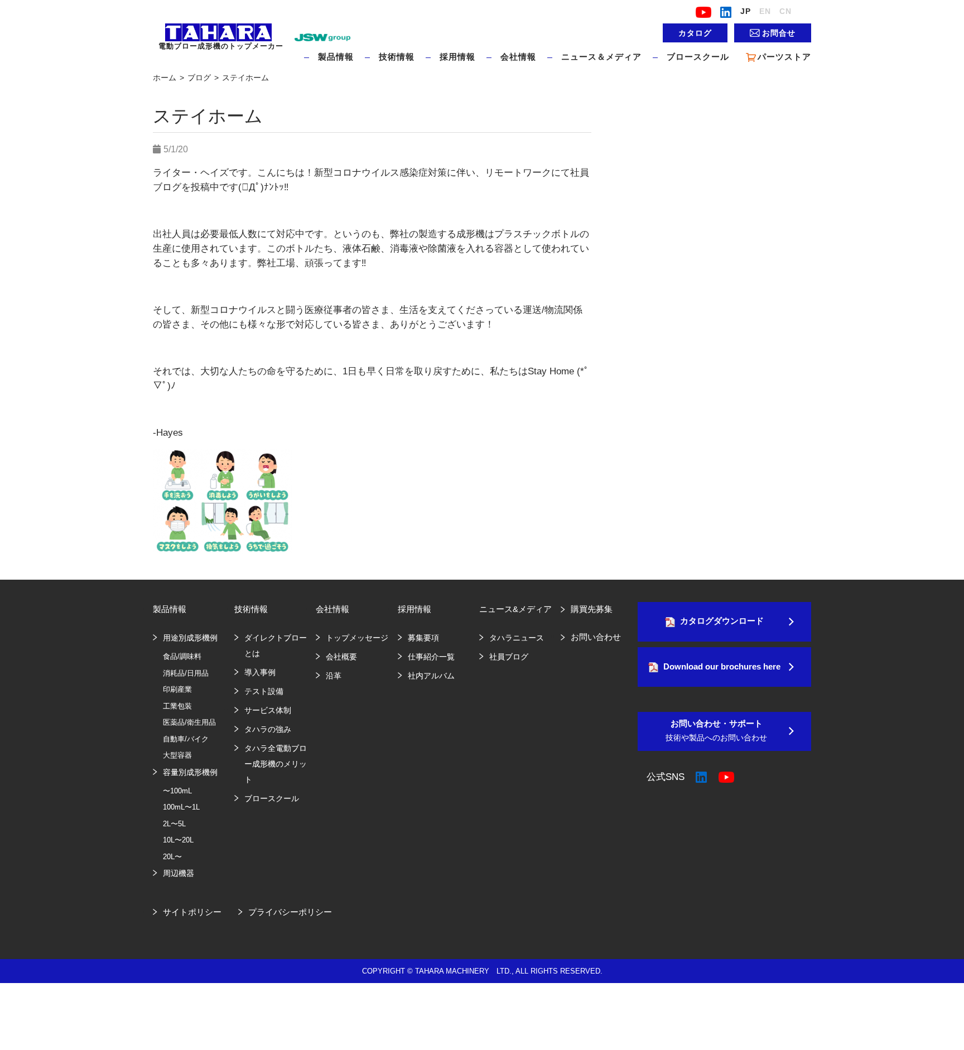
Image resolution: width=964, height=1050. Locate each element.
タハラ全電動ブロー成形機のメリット (275, 764)
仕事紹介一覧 (431, 656)
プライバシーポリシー (290, 912)
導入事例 (260, 672)
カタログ (695, 32)
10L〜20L (178, 840)
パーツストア (784, 56)
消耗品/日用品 (186, 673)
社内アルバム (431, 675)
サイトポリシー (192, 912)
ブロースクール (698, 56)
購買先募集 (592, 609)
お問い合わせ (596, 637)
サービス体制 (267, 710)
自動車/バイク (186, 739)
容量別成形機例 (190, 772)
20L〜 (172, 856)
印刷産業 (177, 689)
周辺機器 (178, 873)
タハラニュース (516, 637)
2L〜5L (174, 824)
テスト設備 (263, 691)
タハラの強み (267, 729)
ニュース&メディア (515, 609)
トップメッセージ (357, 637)
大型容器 (177, 755)
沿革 (333, 675)
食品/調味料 (182, 656)
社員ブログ (508, 656)
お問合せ (779, 32)
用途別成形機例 (190, 637)
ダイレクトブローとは (275, 645)
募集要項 (423, 637)
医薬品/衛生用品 (189, 722)
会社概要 (341, 656)
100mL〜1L (181, 807)
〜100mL (177, 791)
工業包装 (177, 706)
